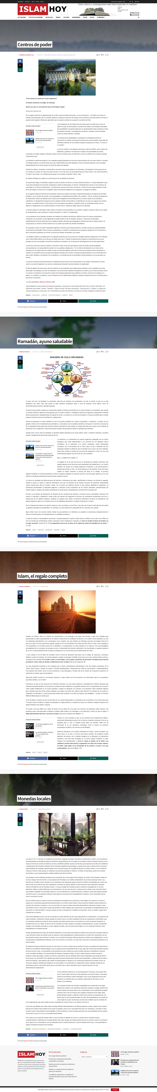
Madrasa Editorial (45, 282)
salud (63, 530)
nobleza (65, 295)
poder (71, 295)
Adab (42, 351)
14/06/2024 (39, 142)
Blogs (92, 17)
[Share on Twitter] (20, 65)
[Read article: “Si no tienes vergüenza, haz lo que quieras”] (30, 726)
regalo (45, 752)
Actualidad (20, 1)
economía (66, 1029)
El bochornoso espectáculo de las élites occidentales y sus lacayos (44, 987)
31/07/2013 (35, 351)
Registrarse (26, 307)
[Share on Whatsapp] (20, 70)
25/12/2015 (39, 728)
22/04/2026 (39, 132)
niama (39, 752)
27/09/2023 (39, 461)
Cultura (37, 1)
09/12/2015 (39, 738)
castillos (44, 295)
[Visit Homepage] (43, 9)
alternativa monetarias (54, 1029)
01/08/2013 (40, 55)
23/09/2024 (39, 990)
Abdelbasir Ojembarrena (27, 55)
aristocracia (36, 295)
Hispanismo (76, 17)
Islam (33, 1)
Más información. (104, 1089)
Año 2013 (47, 55)
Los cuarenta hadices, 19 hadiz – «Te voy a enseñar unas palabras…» (44, 734)
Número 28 (72, 55)
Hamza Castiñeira (25, 586)
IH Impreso (100, 17)
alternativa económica (39, 1029)
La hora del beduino (54, 295)
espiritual (41, 530)
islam (34, 752)
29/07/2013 (36, 586)
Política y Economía (36, 17)
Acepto (115, 1089)
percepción (49, 530)
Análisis (48, 809)
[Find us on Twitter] (132, 1)
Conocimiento (48, 351)
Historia (59, 55)
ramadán (56, 530)
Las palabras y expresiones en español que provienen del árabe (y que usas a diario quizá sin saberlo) (44, 456)
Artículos (27, 1)
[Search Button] (138, 17)
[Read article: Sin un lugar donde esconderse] (30, 132)
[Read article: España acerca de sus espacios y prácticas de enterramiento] (30, 141)
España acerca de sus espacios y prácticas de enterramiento (44, 139)
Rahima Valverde (25, 351)
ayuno (34, 530)
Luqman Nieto (24, 809)
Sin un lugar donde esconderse (44, 130)
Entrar (137, 1)
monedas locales (76, 1029)
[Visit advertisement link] (107, 9)
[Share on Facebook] (20, 61)
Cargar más (40, 147)
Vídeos (42, 1)
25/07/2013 (34, 809)
